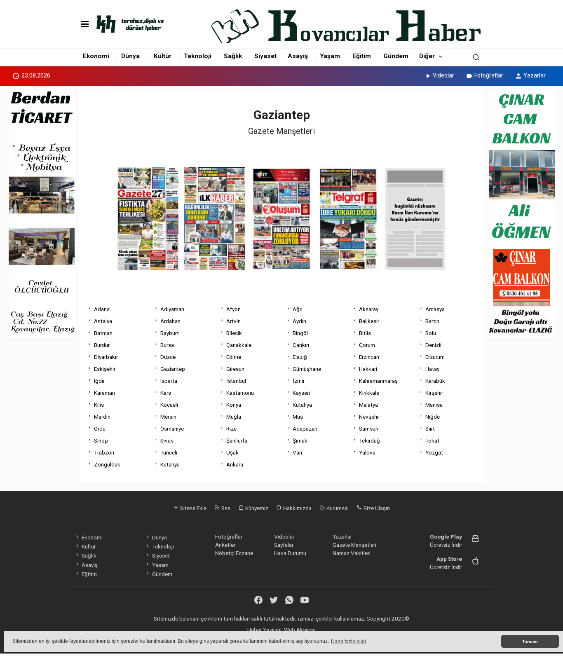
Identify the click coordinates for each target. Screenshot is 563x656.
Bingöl (300, 333)
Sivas (167, 440)
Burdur (102, 345)
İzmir (299, 380)
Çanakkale (238, 345)
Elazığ (300, 357)
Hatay (432, 368)
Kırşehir (434, 392)
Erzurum (435, 357)
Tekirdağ (369, 440)
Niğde (432, 416)
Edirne (233, 357)
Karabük (435, 380)
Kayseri (301, 392)
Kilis (99, 404)
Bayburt (169, 333)
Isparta (168, 380)
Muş (298, 416)
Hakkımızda (297, 508)
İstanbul (236, 380)
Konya (233, 404)
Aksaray (368, 309)
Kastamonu (240, 392)
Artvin (233, 321)
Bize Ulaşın (376, 508)
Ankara (234, 464)
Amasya (435, 309)
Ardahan (170, 321)
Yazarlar (534, 75)
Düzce (168, 357)
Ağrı (298, 309)
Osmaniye (172, 428)
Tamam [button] (530, 641)
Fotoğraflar (488, 75)
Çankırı (301, 345)
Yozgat (434, 452)
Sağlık (233, 56)
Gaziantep (172, 368)
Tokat (432, 440)
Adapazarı (305, 428)
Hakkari (368, 368)
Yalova (367, 452)
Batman (103, 333)
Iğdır (99, 380)
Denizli (433, 345)
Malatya (368, 404)
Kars (165, 392)
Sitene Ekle (192, 508)
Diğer (427, 56)
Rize (231, 428)
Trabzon (104, 452)
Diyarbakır (106, 357)
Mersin (168, 416)
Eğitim (361, 56)
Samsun (368, 428)
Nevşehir (369, 416)
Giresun (235, 368)
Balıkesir (369, 321)
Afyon (233, 309)
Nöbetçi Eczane (234, 553)
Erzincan (369, 357)
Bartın (432, 321)
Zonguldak (107, 464)
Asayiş (298, 56)
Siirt (430, 428)
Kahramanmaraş (378, 380)
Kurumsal (337, 508)
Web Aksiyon (300, 629)
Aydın (299, 321)
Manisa (434, 404)
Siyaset (265, 56)
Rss (225, 508)
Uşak (232, 452)
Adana (102, 309)
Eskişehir (104, 368)
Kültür (162, 56)
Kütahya (302, 404)
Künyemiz (256, 508)
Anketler (225, 544)
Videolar (443, 75)
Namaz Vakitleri (352, 553)
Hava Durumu (290, 553)
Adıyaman (172, 309)
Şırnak (300, 440)
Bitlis (365, 333)
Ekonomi (96, 56)
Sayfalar (283, 544)
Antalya (103, 321)
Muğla (233, 416)
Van (297, 452)
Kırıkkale (369, 392)
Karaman (104, 392)
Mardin (102, 416)
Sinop (101, 440)
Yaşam (330, 56)
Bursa (167, 345)
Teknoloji (197, 56)
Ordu (100, 428)
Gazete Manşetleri (354, 544)
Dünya (130, 56)
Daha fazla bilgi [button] (348, 641)
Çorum (367, 345)
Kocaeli (169, 404)
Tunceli (168, 452)
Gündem (395, 56)
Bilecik (234, 333)
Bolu (430, 333)
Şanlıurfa (236, 440)
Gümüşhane (307, 368)
